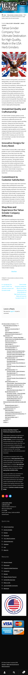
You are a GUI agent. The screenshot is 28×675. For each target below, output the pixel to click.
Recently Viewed (8, 562)
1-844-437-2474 (6, 504)
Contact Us (6, 571)
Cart (5, 547)
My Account (6, 565)
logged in (12, 311)
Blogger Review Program (10, 577)
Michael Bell (16, 23)
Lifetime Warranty (8, 541)
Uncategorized (5, 279)
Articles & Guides (8, 530)
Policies (6, 532)
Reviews (6, 574)
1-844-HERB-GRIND (7, 502)
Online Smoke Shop (9, 527)
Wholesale (6, 535)
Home (4, 15)
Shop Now (14, 271)
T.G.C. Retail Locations (9, 538)
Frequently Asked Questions (11, 568)
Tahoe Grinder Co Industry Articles (14, 15)
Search (14, 672)
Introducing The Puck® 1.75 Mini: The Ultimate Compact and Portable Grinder (7, 287)
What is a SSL (7, 582)
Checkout (6, 544)
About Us (6, 550)
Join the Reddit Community (11, 585)
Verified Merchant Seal (9, 580)
